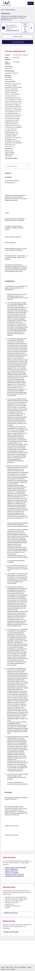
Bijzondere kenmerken (8, 76)
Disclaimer (12, 969)
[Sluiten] (31, 28)
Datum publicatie (8, 62)
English (2, 967)
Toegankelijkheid (22, 967)
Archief (8, 969)
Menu (30, 3)
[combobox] (17, 166)
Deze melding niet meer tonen (25, 27)
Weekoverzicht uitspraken (11, 932)
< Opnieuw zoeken (17, 36)
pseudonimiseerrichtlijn (12, 30)
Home (2, 9)
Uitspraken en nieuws (10, 9)
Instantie (7, 55)
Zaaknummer (9, 66)
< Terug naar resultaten (17, 42)
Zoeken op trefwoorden (11, 869)
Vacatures (3, 969)
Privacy (11, 967)
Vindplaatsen (9, 148)
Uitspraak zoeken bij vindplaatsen (14, 876)
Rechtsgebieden (9, 71)
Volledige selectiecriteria (11, 912)
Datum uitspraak (7, 58)
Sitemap (7, 967)
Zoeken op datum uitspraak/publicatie (15, 867)
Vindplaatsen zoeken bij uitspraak (14, 874)
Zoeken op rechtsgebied (11, 872)
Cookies (16, 967)
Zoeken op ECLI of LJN (11, 871)
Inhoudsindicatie (10, 81)
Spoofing (29, 967)
